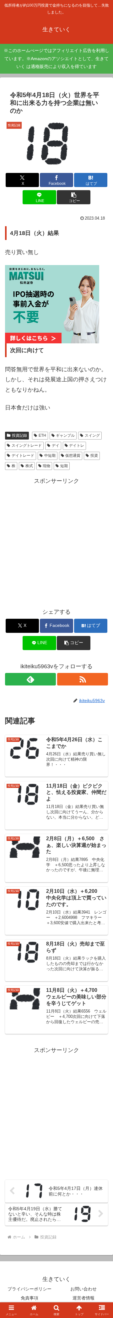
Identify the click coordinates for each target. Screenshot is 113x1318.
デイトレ (76, 445)
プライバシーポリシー (29, 1288)
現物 (46, 466)
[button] (73, 197)
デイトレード (23, 455)
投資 (94, 455)
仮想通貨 (72, 455)
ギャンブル (65, 435)
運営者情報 (83, 1297)
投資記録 (19, 435)
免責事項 (29, 1297)
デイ (55, 445)
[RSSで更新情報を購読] (82, 679)
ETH (42, 435)
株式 (29, 466)
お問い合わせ (83, 1288)
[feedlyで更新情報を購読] (30, 679)
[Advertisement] (56, 542)
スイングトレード (27, 445)
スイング (92, 435)
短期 (64, 466)
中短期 (50, 455)
